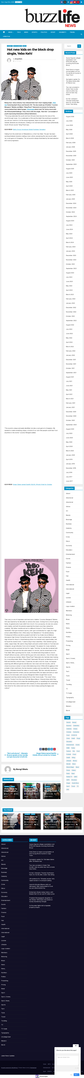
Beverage (69, 519)
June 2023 (69, 281)
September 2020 (71, 425)
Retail (67, 650)
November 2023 (71, 260)
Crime (68, 537)
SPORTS (49, 1071)
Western (68, 706)
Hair (67, 576)
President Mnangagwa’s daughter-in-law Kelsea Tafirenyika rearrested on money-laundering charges (41, 899)
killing (73, 757)
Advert (68, 493)
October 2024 (70, 212)
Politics (44, 32)
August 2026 (70, 116)
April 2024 (69, 238)
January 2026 (70, 147)
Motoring (69, 615)
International (70, 584)
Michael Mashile (51, 824)
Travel (68, 680)
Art (67, 511)
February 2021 (70, 403)
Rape (73, 773)
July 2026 (69, 121)
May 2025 (69, 181)
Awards (68, 722)
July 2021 (69, 381)
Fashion (33, 786)
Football (69, 754)
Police (68, 770)
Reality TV (69, 776)
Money (75, 760)
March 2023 (70, 294)
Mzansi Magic (70, 767)
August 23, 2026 (11, 822)
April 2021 (69, 394)
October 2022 (70, 316)
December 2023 (71, 255)
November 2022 (71, 312)
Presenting (69, 641)
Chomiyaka (30, 109)
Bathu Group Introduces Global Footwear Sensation (29, 129)
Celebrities (76, 725)
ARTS (49, 1064)
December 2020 (71, 411)
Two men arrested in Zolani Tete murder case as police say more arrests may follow (72, 90)
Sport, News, (70, 663)
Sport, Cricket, (70, 658)
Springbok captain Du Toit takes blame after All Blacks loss (73, 81)
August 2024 (70, 221)
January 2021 (70, 407)
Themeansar (33, 1067)
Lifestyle (6, 36)
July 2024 (69, 225)
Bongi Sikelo (18, 59)
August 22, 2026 (72, 822)
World (68, 710)
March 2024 (70, 242)
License (68, 597)
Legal (67, 593)
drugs (78, 738)
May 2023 (69, 286)
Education (69, 550)
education (69, 741)
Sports (34, 32)
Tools (67, 676)
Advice (68, 506)
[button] (81, 34)
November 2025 (71, 155)
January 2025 (70, 199)
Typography (70, 697)
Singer (68, 783)
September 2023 (71, 268)
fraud (74, 754)
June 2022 (69, 333)
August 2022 (70, 325)
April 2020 (69, 446)
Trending (69, 684)
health (68, 757)
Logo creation (70, 606)
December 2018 (71, 468)
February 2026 (70, 142)
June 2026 (69, 125)
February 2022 (70, 351)
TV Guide (69, 693)
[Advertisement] (31, 155)
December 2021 (71, 359)
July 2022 (69, 329)
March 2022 (70, 346)
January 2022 (70, 355)
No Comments (8, 827)
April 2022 (69, 342)
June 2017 (69, 481)
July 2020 (69, 433)
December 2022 (71, 307)
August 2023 (70, 273)
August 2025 (70, 168)
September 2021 (71, 372)
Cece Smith (29, 824)
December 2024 (71, 203)
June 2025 (69, 177)
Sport (53, 32)
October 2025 (70, 160)
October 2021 (70, 368)
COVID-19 (74, 735)
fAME (68, 748)
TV (67, 689)
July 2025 (69, 173)
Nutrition (69, 632)
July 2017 (69, 477)
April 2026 (69, 134)
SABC (75, 776)
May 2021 (69, 390)
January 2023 (70, 303)
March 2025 (70, 190)
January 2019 (70, 464)
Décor (68, 541)
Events (12, 786)
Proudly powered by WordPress (9, 1067)
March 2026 (70, 138)
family (73, 748)
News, (68, 628)
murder (68, 764)
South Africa (75, 783)
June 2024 (69, 229)
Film (74, 751)
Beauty (68, 515)
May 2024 (69, 234)
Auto (53, 1064)
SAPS (68, 780)
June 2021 (69, 385)
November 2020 (71, 416)
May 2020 (69, 442)
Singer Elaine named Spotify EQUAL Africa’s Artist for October (32, 484)
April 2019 (69, 459)
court (68, 735)
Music (24, 45)
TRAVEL (72, 32)
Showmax (74, 780)
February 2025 (70, 194)
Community (69, 532)
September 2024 (71, 216)
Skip (71, 1074)
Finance (68, 567)
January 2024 (70, 251)
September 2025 (71, 164)
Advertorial (69, 498)
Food (67, 571)
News (10, 32)
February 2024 (71, 247)
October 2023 (70, 264)
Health (68, 580)
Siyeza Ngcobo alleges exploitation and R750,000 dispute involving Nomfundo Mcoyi (73, 61)
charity (75, 728)
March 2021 (70, 398)
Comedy (69, 732)
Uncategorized (70, 702)
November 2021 (71, 364)
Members (69, 610)
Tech (19, 32)
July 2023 (69, 277)
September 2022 (71, 320)
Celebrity (62, 32)
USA (68, 789)
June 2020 (69, 438)
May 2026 (69, 129)
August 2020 (70, 429)
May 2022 (69, 338)
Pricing (68, 645)
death (73, 738)
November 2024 (71, 207)
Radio (68, 773)
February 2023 (70, 299)
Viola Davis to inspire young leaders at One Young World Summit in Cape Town (41, 853)
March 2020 (70, 451)
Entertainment (17, 45)
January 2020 (70, 455)
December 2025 (71, 151)
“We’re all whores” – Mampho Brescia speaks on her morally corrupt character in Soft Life (17, 755)
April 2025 (69, 186)
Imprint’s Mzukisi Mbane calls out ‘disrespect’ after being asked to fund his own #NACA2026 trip (41, 886)
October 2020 (70, 420)
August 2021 (70, 377)
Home (44, 1064)
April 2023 (69, 290)
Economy (69, 545)
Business (69, 524)
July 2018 (69, 472)
